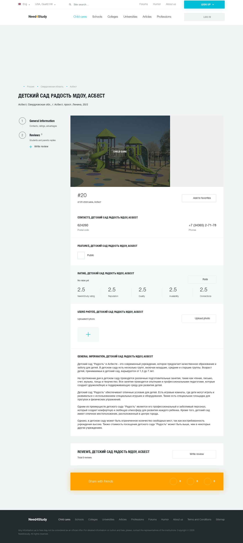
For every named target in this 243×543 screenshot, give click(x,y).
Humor (157, 4)
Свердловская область (52, 87)
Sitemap (220, 520)
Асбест (73, 87)
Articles (147, 17)
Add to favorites (202, 198)
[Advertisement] (121, 56)
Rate (205, 279)
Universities (130, 17)
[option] (88, 334)
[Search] (70, 4)
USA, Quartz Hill (44, 4)
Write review (41, 147)
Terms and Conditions (199, 520)
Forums (143, 4)
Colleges (113, 17)
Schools (97, 17)
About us (171, 4)
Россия (30, 87)
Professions (164, 17)
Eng (25, 4)
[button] (204, 5)
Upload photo (202, 318)
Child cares (80, 17)
